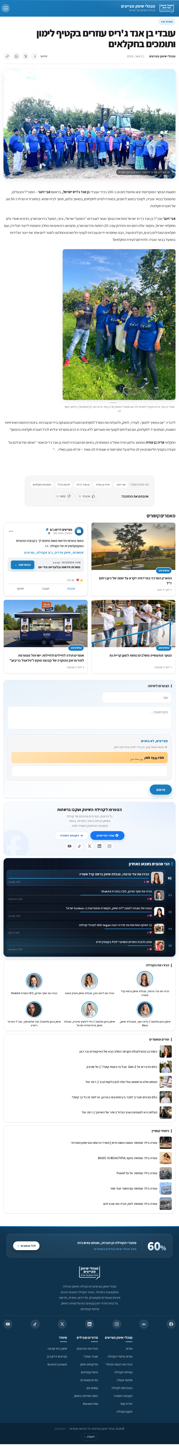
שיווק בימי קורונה (57, 1348)
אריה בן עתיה (103, 484)
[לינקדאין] (99, 846)
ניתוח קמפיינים (89, 1372)
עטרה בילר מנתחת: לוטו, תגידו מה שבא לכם (130, 1204)
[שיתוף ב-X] (25, 56)
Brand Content (57, 1364)
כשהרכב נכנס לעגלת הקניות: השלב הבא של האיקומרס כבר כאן (118, 1051)
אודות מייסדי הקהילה (120, 1356)
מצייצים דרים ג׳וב (57, 1356)
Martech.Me (90, 1404)
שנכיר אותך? (90, 1356)
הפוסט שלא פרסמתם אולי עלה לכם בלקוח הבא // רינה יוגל (121, 1082)
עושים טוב (167, 21)
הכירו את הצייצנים (87, 1348)
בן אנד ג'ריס (83, 484)
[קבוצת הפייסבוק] (143, 1324)
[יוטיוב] (70, 846)
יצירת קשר (126, 1404)
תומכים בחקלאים (42, 484)
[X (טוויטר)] (62, 1324)
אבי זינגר (121, 484)
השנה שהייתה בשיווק (86, 1396)
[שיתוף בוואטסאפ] (16, 56)
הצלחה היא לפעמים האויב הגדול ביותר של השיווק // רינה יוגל (119, 1112)
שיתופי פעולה (125, 1380)
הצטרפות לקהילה (122, 1388)
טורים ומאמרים (89, 1380)
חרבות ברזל (64, 484)
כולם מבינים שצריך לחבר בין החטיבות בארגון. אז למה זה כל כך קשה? (114, 1097)
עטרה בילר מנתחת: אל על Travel (136, 1173)
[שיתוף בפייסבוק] (34, 56)
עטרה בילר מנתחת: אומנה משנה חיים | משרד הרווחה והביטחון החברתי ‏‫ (113, 1143)
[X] (89, 846)
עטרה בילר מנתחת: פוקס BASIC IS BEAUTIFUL (127, 1158)
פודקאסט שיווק (89, 1364)
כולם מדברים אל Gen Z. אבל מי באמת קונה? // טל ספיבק (121, 1067)
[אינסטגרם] (109, 846)
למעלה (89, 1436)
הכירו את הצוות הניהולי (119, 1364)
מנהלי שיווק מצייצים (138, 6)
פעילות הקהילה (123, 1372)
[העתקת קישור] (7, 56)
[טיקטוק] (79, 846)
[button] (119, 324)
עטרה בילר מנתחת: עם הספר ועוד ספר (133, 1188)
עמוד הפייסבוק (105, 835)
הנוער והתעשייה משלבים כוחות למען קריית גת (140, 655)
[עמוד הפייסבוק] (171, 1324)
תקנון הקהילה (125, 1411)
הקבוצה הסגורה (69, 835)
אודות (129, 1348)
